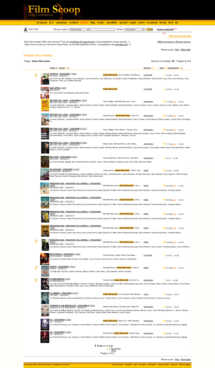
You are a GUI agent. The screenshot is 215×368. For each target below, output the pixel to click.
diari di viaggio (185, 365)
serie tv (84, 22)
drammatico (148, 101)
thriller (146, 170)
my (176, 22)
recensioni (152, 22)
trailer (100, 22)
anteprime (61, 22)
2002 (69, 332)
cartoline (128, 365)
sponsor (174, 365)
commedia (148, 75)
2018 (84, 143)
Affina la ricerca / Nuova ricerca (174, 41)
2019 (68, 279)
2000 (69, 320)
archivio (73, 22)
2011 (52, 228)
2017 (84, 129)
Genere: (120, 29)
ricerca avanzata (165, 29)
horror (146, 294)
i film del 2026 (117, 365)
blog (93, 22)
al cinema (42, 22)
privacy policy (163, 365)
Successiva (116, 348)
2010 (53, 214)
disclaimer (152, 365)
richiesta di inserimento (82, 41)
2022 (75, 157)
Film (177, 49)
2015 (84, 100)
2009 (53, 200)
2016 (84, 115)
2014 (73, 267)
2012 (53, 242)
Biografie (186, 49)
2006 (74, 74)
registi (132, 22)
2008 (53, 186)
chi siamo (142, 365)
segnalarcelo (121, 44)
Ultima (113, 350)
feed (170, 22)
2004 (64, 88)
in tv (51, 22)
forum (163, 22)
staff (135, 365)
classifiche (111, 22)
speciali (123, 22)
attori (141, 22)
